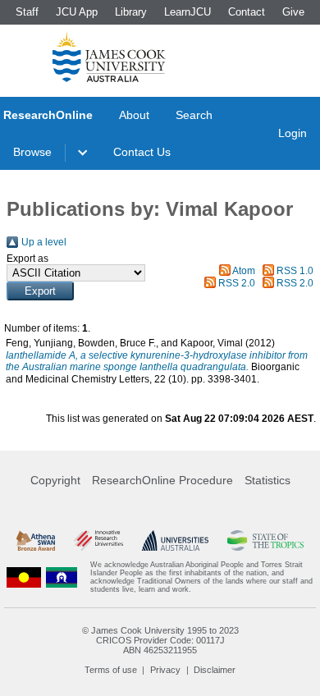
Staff (27, 12)
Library (131, 12)
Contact (246, 12)
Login (292, 133)
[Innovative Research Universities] (98, 540)
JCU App (77, 12)
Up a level (43, 242)
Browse (32, 151)
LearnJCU (187, 12)
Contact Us (142, 151)
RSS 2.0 (236, 283)
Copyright (55, 480)
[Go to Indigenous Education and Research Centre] (23, 577)
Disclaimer (214, 670)
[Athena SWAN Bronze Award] (35, 540)
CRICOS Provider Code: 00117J (160, 640)
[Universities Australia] (175, 540)
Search (194, 114)
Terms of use (111, 670)
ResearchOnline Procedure (162, 480)
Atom (243, 271)
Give (293, 12)
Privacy (165, 670)
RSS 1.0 (295, 271)
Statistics (267, 480)
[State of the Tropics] (265, 540)
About (134, 114)
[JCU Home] (109, 56)
